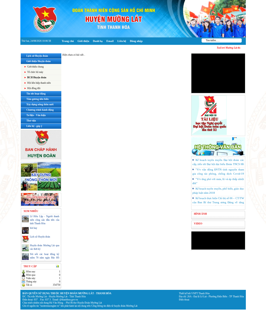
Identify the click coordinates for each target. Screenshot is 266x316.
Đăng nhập (136, 41)
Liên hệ (121, 41)
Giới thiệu (83, 41)
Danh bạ (98, 41)
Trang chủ (68, 41)
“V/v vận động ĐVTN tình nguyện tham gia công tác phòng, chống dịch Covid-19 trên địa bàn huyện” (218, 172)
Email (110, 41)
